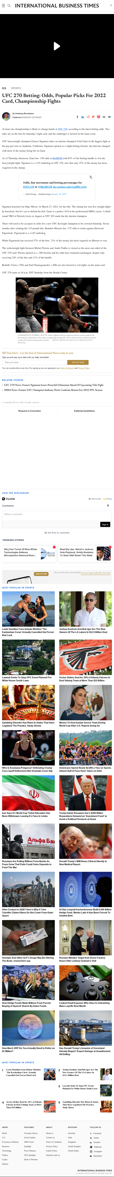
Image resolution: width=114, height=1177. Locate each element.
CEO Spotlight (30, 1155)
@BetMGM (45, 186)
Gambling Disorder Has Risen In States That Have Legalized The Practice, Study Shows (80, 1105)
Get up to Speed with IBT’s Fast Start (96, 573)
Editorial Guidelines (84, 411)
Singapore (72, 1142)
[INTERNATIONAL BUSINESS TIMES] (57, 6)
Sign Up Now (41, 574)
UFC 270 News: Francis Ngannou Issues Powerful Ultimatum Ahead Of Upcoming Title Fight (53, 385)
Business (6, 1146)
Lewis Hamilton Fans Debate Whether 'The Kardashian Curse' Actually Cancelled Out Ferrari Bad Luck (28, 632)
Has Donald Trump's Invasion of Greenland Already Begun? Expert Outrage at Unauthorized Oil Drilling (84, 1051)
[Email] (103, 116)
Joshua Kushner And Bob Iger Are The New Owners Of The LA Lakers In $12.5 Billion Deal (80, 1072)
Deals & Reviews (31, 1160)
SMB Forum (29, 1142)
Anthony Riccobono (24, 113)
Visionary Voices (31, 1133)
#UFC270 (28, 186)
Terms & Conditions (54, 1142)
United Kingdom (74, 1146)
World (4, 1133)
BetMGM (58, 158)
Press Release (30, 1151)
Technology (6, 1151)
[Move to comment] (109, 116)
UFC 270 (62, 129)
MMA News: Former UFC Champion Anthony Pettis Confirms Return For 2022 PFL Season (53, 390)
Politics (5, 1155)
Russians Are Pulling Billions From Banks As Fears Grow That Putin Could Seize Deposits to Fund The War (26, 864)
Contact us (50, 1138)
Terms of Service (67, 368)
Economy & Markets (10, 1142)
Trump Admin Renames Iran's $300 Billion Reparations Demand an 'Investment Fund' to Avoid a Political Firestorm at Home (83, 816)
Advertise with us (53, 1155)
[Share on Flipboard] (93, 116)
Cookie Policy (51, 1151)
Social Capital (29, 1138)
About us (49, 1133)
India (70, 1138)
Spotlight (27, 1146)
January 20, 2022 (58, 194)
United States (73, 1151)
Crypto (4, 1160)
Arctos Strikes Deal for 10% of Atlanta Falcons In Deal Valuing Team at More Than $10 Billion (24, 1105)
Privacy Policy (84, 368)
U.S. (4, 1138)
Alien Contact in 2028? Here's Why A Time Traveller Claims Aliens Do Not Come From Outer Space (27, 912)
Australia (71, 1133)
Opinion (5, 1164)
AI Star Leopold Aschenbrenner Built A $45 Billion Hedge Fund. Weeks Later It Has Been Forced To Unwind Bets (85, 912)
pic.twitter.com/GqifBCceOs (70, 186)
